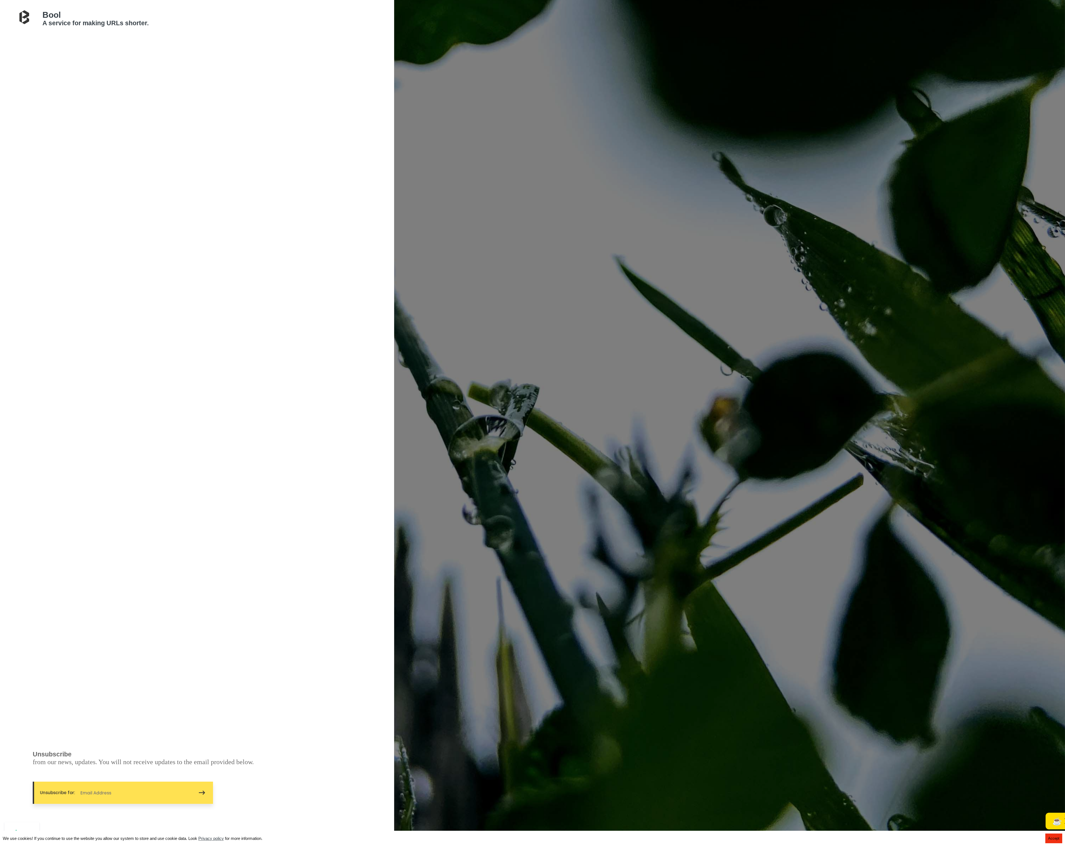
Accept (1053, 838)
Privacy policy (211, 838)
